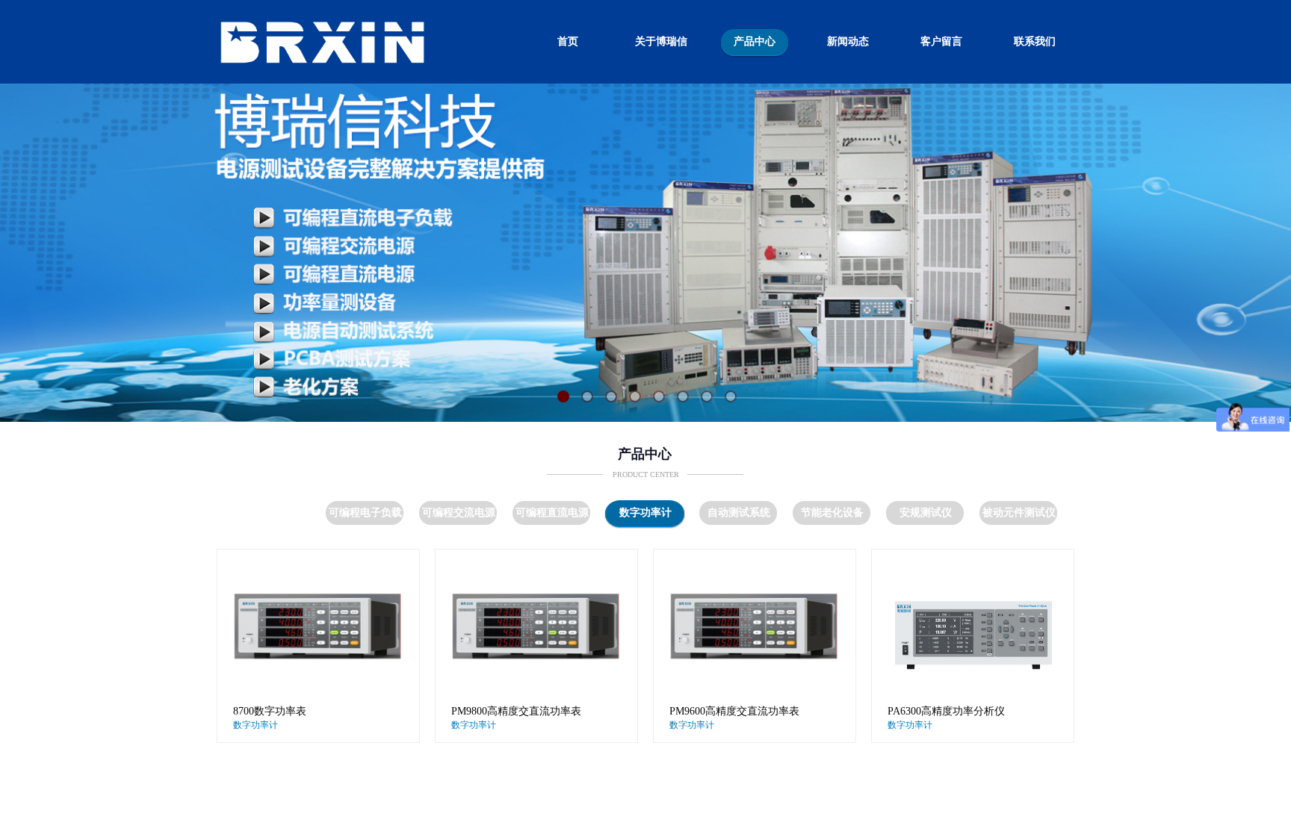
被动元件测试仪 (1019, 512)
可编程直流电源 (552, 512)
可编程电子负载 (365, 512)
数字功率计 (645, 512)
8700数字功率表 (269, 711)
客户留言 (941, 41)
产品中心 (754, 41)
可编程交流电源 (458, 512)
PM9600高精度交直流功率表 (734, 711)
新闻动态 (848, 41)
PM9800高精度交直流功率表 (516, 711)
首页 (567, 41)
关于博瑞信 (661, 41)
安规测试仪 (926, 512)
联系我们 (1035, 41)
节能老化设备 (832, 512)
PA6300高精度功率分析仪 (946, 711)
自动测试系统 (739, 512)
